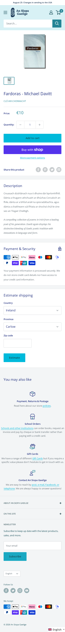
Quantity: (9, 124)
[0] (58, 12)
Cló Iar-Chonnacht (15, 101)
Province (8, 319)
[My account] (51, 12)
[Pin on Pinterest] (45, 169)
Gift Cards (37, 458)
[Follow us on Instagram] (19, 590)
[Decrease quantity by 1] (20, 125)
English (9, 573)
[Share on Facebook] (38, 169)
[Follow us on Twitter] (13, 590)
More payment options (32, 157)
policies (47, 405)
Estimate (14, 357)
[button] (56, 629)
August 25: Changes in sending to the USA (32, 2)
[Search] (56, 24)
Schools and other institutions (17, 428)
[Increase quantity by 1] (39, 125)
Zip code (8, 335)
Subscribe (15, 556)
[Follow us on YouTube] (26, 590)
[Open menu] (5, 12)
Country (8, 303)
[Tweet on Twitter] (52, 169)
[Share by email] (58, 169)
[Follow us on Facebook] (6, 590)
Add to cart (33, 138)
